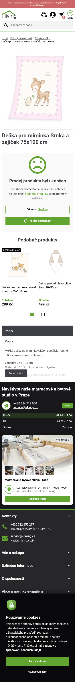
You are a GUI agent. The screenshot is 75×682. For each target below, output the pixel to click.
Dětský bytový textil (21, 38)
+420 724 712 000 (25, 403)
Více (67, 405)
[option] (19, 280)
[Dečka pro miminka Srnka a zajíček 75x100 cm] (37, 88)
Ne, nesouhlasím (37, 671)
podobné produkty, (37, 194)
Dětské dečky (42, 38)
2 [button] (37, 314)
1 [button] (32, 314)
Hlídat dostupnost (40, 220)
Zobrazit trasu (37, 498)
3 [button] (43, 314)
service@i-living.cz (25, 407)
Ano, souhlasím (37, 661)
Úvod (5, 38)
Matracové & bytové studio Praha (26, 480)
